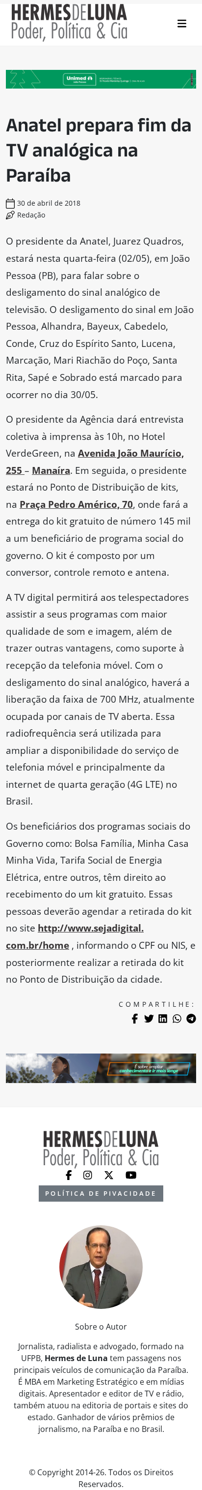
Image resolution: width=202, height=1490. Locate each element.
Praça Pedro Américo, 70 (76, 504)
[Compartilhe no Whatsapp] (177, 1019)
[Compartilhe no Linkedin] (163, 1019)
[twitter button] (110, 1174)
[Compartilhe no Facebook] (135, 1019)
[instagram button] (88, 1174)
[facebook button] (70, 1174)
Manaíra (51, 470)
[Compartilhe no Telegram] (191, 1019)
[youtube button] (131, 1174)
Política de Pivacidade (100, 1193)
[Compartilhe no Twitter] (149, 1019)
